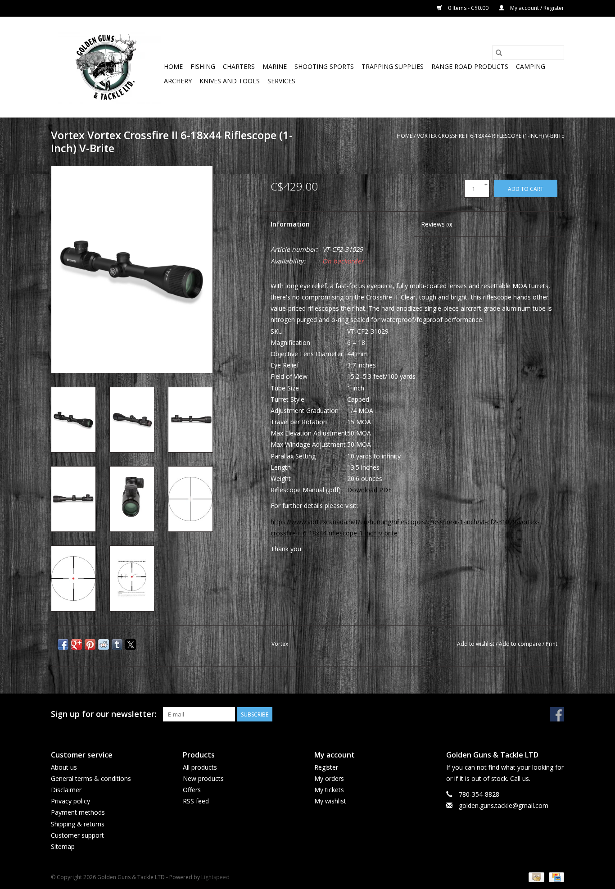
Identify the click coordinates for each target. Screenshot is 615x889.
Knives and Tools (229, 81)
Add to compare (521, 644)
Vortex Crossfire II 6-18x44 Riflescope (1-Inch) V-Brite (490, 136)
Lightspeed (215, 877)
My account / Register (536, 8)
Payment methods (78, 812)
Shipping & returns (77, 824)
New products (203, 778)
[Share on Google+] (76, 644)
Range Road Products (469, 66)
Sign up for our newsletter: (103, 714)
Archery (178, 81)
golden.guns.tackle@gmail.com (503, 805)
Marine (274, 66)
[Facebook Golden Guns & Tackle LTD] (557, 714)
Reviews (436, 224)
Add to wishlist (476, 644)
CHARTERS (239, 66)
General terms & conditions (91, 778)
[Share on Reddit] (103, 644)
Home (173, 66)
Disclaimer (66, 789)
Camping (530, 66)
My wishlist (330, 801)
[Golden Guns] (106, 67)
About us (64, 767)
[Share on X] (130, 644)
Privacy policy (70, 801)
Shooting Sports (324, 66)
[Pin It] (90, 644)
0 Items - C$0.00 (468, 8)
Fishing (202, 66)
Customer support (77, 835)
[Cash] (535, 876)
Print (551, 644)
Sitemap (63, 846)
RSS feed (196, 801)
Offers (192, 789)
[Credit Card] (555, 876)
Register (326, 767)
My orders (329, 778)
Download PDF (369, 489)
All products (200, 767)
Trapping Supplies (393, 66)
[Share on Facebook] (63, 644)
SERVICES (281, 81)
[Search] (499, 52)
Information (290, 224)
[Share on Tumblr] (117, 644)
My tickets (329, 789)
